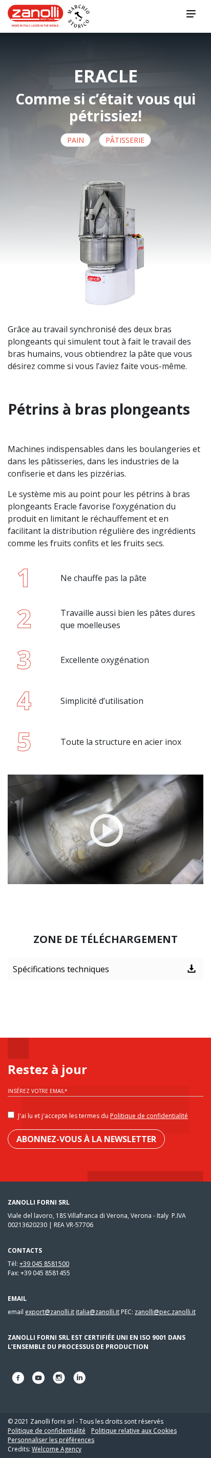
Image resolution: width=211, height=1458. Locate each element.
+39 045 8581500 (44, 1263)
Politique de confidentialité (149, 1115)
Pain (75, 140)
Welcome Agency (56, 1449)
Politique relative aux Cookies (134, 1430)
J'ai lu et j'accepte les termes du (103, 1115)
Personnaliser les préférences (51, 1439)
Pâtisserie (125, 140)
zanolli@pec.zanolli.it (165, 1311)
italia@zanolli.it (97, 1311)
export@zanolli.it (49, 1311)
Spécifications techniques (61, 969)
